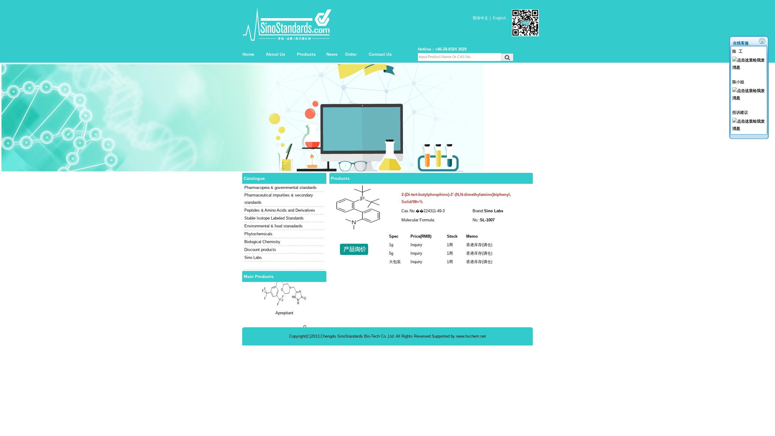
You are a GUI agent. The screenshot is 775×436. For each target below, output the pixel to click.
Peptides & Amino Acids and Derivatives (279, 210)
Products (306, 54)
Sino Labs (253, 257)
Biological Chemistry (262, 241)
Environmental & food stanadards (273, 226)
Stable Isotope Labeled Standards (274, 218)
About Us (275, 54)
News (332, 54)
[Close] (763, 41)
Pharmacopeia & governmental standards (280, 187)
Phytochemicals (258, 234)
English (499, 18)
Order (351, 54)
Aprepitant (284, 305)
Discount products (260, 249)
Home (248, 54)
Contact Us (380, 54)
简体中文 (480, 18)
